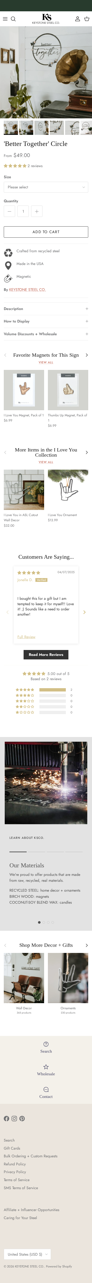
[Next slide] (84, 612)
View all (46, 362)
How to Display (16, 321)
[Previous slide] (7, 612)
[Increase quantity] (36, 211)
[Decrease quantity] (9, 211)
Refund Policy (15, 1164)
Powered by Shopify (59, 1266)
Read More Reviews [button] (46, 654)
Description (13, 308)
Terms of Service (16, 1180)
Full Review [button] (26, 637)
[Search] (15, 19)
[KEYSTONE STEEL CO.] (46, 19)
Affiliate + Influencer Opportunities (31, 1210)
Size (7, 177)
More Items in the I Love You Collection (46, 452)
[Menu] (5, 19)
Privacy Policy (15, 1172)
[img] (28, 572)
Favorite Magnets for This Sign (46, 355)
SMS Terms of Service (21, 1188)
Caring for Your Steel (20, 1218)
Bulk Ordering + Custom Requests (30, 1156)
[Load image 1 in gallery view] (46, 72)
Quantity (11, 201)
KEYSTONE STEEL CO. (27, 289)
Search (9, 1140)
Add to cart (46, 232)
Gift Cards (12, 1148)
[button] (16, 166)
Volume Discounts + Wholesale (30, 334)
